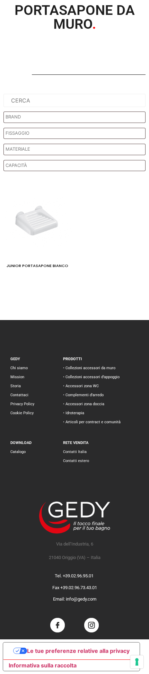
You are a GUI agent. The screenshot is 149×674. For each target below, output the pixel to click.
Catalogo (18, 452)
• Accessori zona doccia (83, 404)
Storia (15, 386)
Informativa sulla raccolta (43, 665)
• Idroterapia (73, 413)
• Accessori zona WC (81, 386)
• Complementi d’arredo (83, 395)
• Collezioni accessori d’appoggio (91, 377)
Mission (17, 377)
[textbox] (76, 117)
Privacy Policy (22, 404)
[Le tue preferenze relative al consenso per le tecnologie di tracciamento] (136, 661)
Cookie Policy (22, 413)
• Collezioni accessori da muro (89, 368)
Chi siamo (19, 368)
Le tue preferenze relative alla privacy (78, 650)
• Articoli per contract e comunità (92, 422)
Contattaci (19, 395)
